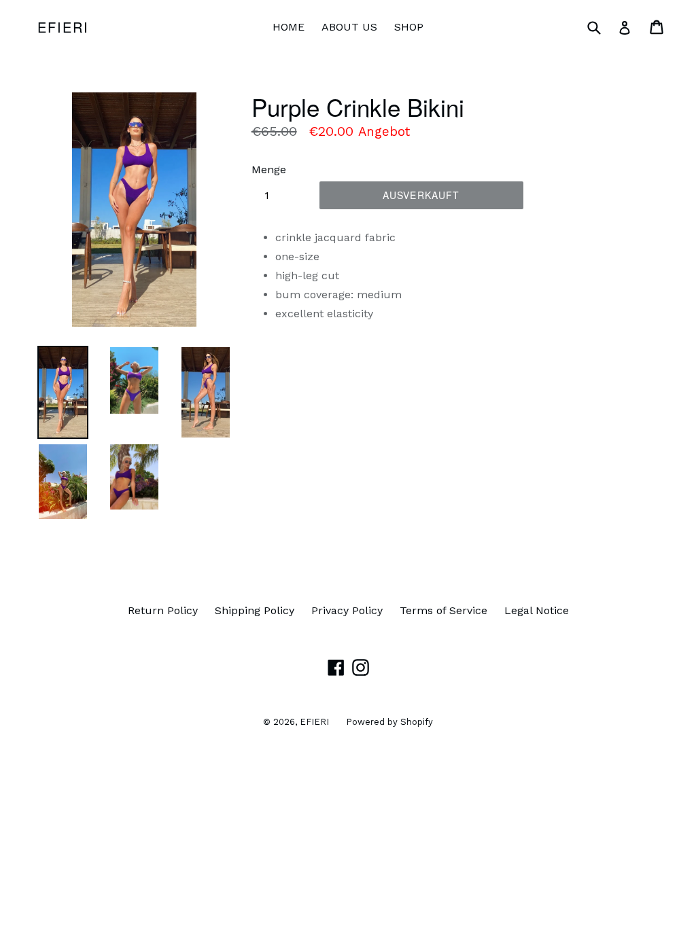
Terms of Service (443, 610)
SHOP (408, 26)
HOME (288, 26)
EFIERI (63, 27)
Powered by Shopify (389, 722)
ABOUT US (349, 26)
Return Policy (163, 610)
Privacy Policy (347, 610)
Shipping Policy (254, 610)
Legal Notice (536, 610)
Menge (268, 169)
